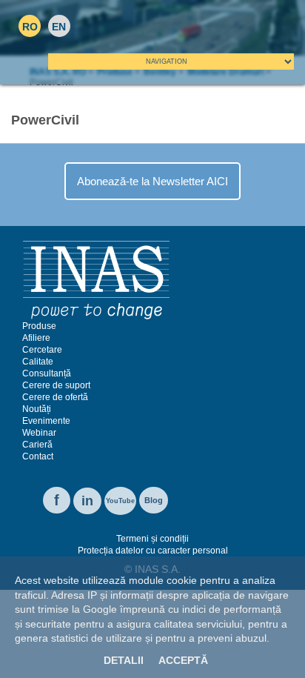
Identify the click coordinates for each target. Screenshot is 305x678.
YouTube (120, 501)
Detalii (124, 660)
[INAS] (96, 279)
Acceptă (183, 660)
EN (59, 27)
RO (30, 27)
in (87, 500)
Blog (153, 500)
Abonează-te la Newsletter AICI (152, 181)
